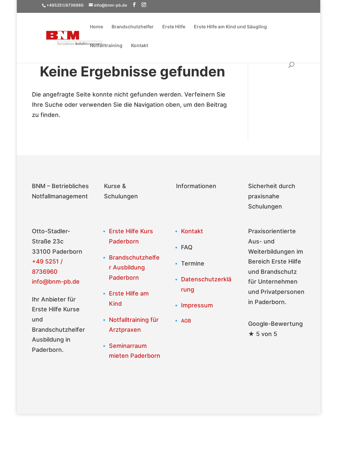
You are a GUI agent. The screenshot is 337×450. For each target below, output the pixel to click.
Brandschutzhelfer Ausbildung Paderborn (134, 267)
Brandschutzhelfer (133, 26)
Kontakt (139, 45)
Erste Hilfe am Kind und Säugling (230, 26)
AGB (186, 321)
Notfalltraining (106, 45)
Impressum (197, 305)
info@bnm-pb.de (56, 281)
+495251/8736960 (65, 5)
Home (96, 26)
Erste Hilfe (173, 26)
